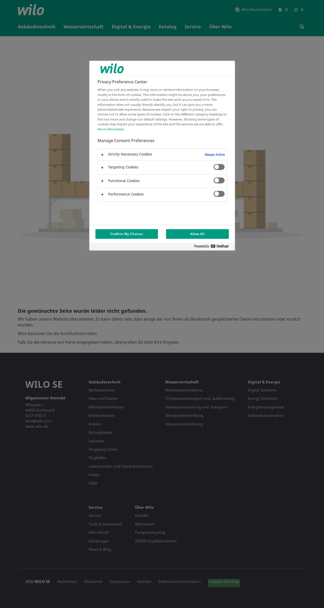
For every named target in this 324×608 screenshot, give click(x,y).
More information (110, 129)
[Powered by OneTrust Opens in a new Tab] (213, 247)
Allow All (197, 234)
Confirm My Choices (126, 234)
